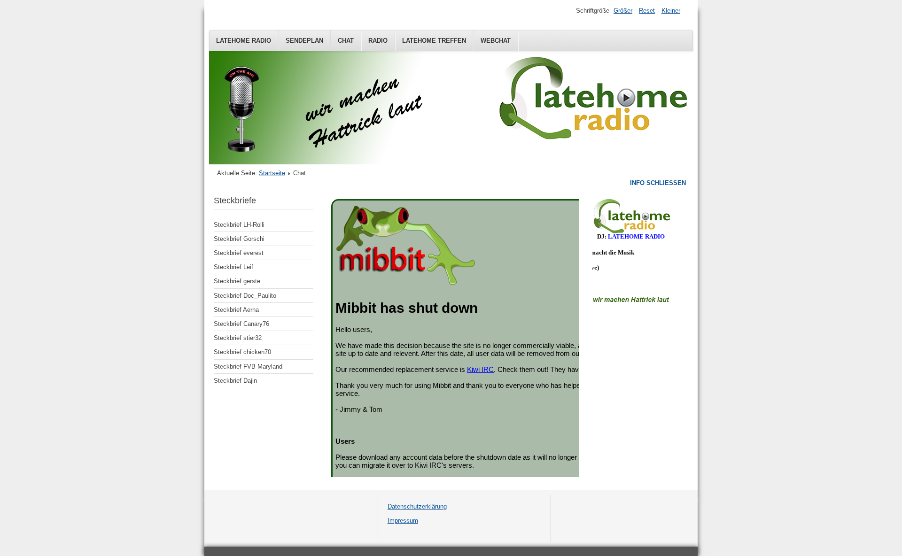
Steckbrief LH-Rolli (239, 224)
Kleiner (670, 10)
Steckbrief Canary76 (241, 323)
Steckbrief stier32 (238, 337)
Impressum (403, 520)
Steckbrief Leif (233, 266)
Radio (378, 40)
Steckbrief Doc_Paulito (245, 295)
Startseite (272, 173)
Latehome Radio (243, 40)
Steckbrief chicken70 (242, 351)
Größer (623, 10)
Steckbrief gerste (237, 281)
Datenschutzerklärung (417, 506)
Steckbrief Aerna (236, 309)
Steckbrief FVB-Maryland (248, 366)
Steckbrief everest (239, 252)
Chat (346, 40)
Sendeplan (304, 40)
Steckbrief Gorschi (239, 238)
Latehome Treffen (434, 40)
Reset (647, 10)
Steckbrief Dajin (235, 380)
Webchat (496, 40)
